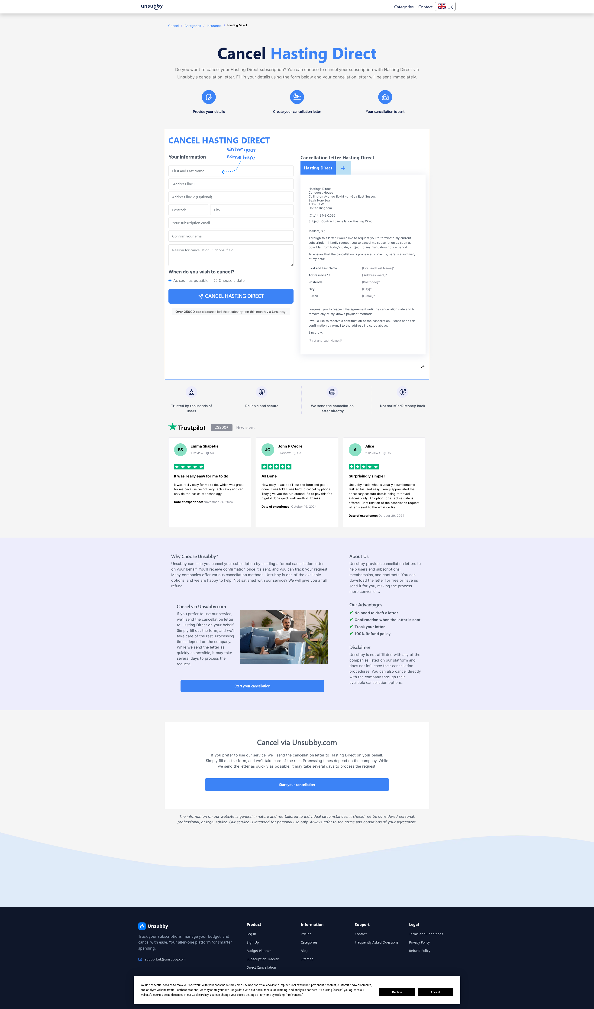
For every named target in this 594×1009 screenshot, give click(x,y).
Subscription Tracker (263, 959)
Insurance (214, 26)
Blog (304, 950)
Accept (435, 992)
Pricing (306, 934)
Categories (192, 26)
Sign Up (253, 942)
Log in (251, 934)
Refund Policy (419, 950)
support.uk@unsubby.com (165, 959)
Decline (397, 992)
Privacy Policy (419, 942)
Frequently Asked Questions (376, 942)
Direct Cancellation (261, 967)
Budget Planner (259, 950)
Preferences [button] (294, 994)
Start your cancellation (252, 685)
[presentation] (231, 236)
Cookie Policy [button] (200, 994)
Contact (361, 934)
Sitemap (307, 959)
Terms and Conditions (426, 934)
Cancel (173, 26)
